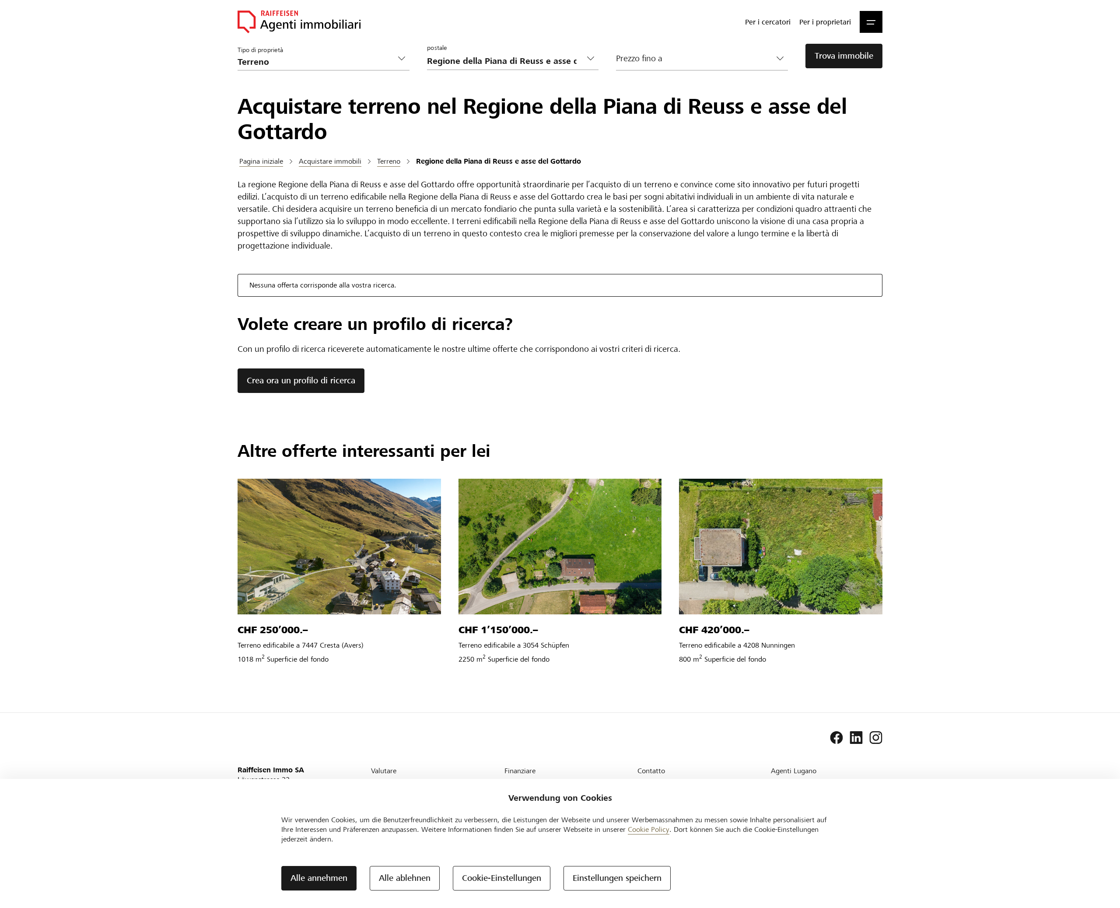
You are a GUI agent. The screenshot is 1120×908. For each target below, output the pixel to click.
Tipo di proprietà (260, 49)
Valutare (383, 771)
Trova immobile (844, 56)
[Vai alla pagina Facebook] (836, 737)
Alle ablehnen (404, 878)
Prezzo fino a (639, 58)
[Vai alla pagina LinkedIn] (856, 737)
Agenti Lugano (793, 771)
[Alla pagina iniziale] (299, 22)
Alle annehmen (318, 878)
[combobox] (506, 61)
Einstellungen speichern (617, 878)
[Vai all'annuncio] (339, 546)
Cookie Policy (648, 829)
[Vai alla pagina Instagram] (875, 737)
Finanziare (520, 771)
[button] (871, 22)
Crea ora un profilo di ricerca (301, 380)
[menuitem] (768, 22)
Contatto (651, 771)
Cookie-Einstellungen (501, 878)
